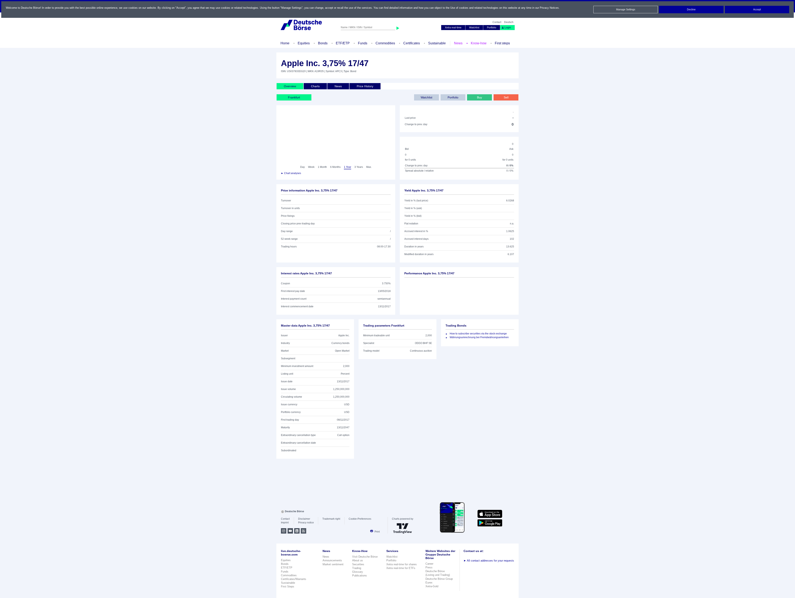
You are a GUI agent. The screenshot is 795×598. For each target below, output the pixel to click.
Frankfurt (294, 97)
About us (357, 560)
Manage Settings (625, 9)
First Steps (287, 586)
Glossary (357, 571)
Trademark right (331, 518)
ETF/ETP (343, 43)
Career (429, 563)
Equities (304, 43)
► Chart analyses (291, 173)
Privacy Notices (549, 7)
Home (285, 43)
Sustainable (437, 43)
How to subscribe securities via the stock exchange (478, 333)
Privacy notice (306, 522)
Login (508, 27)
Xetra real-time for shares (401, 564)
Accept (757, 9)
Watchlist (474, 27)
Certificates (411, 43)
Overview (290, 86)
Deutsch (508, 22)
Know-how (479, 43)
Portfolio (491, 27)
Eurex (428, 582)
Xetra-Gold (431, 586)
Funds (362, 43)
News (458, 43)
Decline (691, 9)
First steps (502, 43)
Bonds (323, 43)
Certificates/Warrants (293, 579)
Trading (356, 568)
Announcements (332, 560)
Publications (359, 575)
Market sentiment (333, 564)
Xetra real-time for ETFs (400, 568)
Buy (479, 97)
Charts (315, 86)
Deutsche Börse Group (439, 578)
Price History (365, 86)
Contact (497, 22)
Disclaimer (304, 518)
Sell (506, 97)
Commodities (385, 43)
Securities (358, 564)
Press (428, 567)
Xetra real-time (453, 27)
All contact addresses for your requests (489, 560)
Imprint (285, 522)
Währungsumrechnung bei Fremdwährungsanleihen (479, 337)
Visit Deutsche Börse (365, 556)
